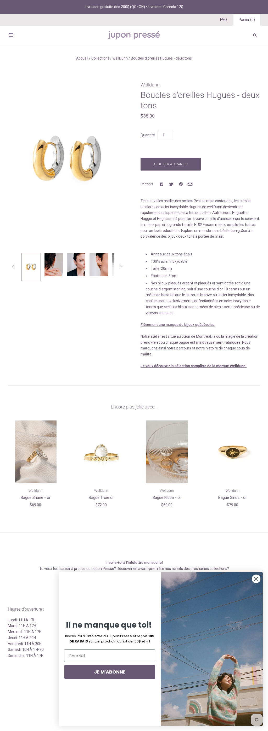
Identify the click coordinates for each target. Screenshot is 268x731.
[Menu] (11, 35)
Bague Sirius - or (232, 497)
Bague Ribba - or (167, 497)
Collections (100, 58)
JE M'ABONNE (110, 672)
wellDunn (120, 58)
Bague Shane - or (36, 497)
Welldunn (150, 84)
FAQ (223, 19)
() (247, 19)
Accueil (82, 58)
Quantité (148, 135)
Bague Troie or (101, 497)
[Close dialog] (256, 578)
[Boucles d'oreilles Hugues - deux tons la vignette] (31, 267)
